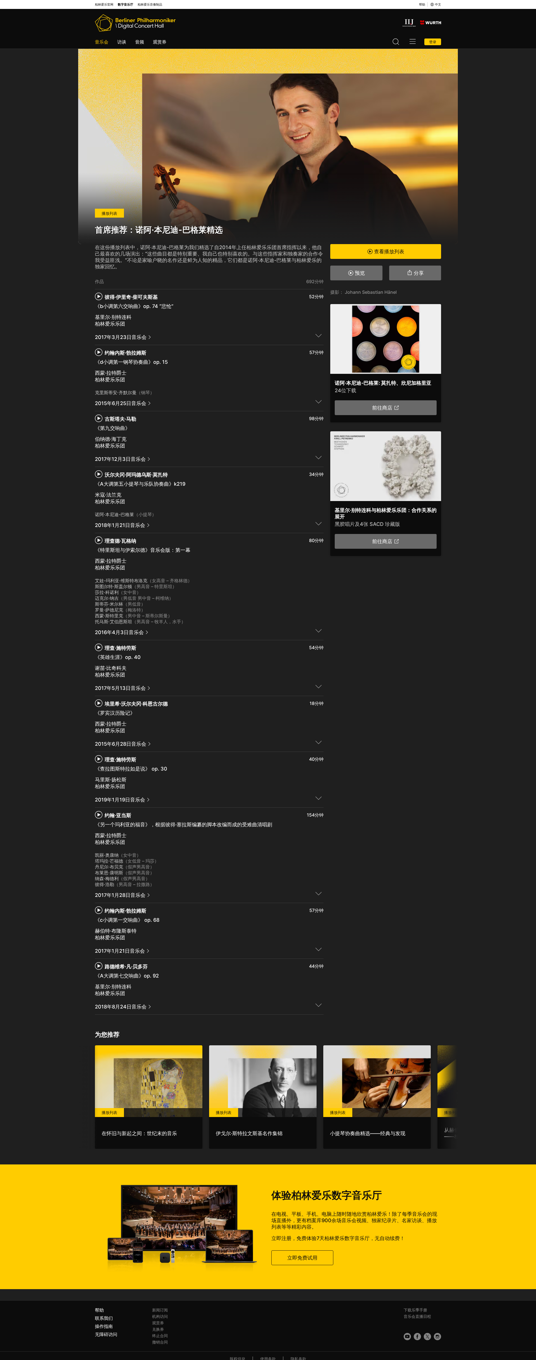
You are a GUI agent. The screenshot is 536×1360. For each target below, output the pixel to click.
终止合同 (160, 1335)
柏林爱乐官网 (104, 4)
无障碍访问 (106, 1334)
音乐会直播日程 (417, 1316)
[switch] (319, 335)
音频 (139, 42)
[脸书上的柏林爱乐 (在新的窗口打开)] (417, 1336)
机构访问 (160, 1316)
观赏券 (159, 42)
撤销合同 (160, 1342)
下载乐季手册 (415, 1310)
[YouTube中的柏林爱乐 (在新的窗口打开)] (407, 1336)
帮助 (422, 4)
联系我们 (104, 1318)
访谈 (121, 42)
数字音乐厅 (125, 4)
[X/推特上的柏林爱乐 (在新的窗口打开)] (427, 1336)
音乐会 (101, 42)
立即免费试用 (302, 1258)
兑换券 (158, 1329)
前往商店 (382, 408)
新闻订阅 (160, 1310)
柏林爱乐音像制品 (150, 4)
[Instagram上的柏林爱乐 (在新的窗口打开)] (437, 1336)
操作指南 (104, 1326)
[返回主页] (135, 23)
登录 (432, 42)
